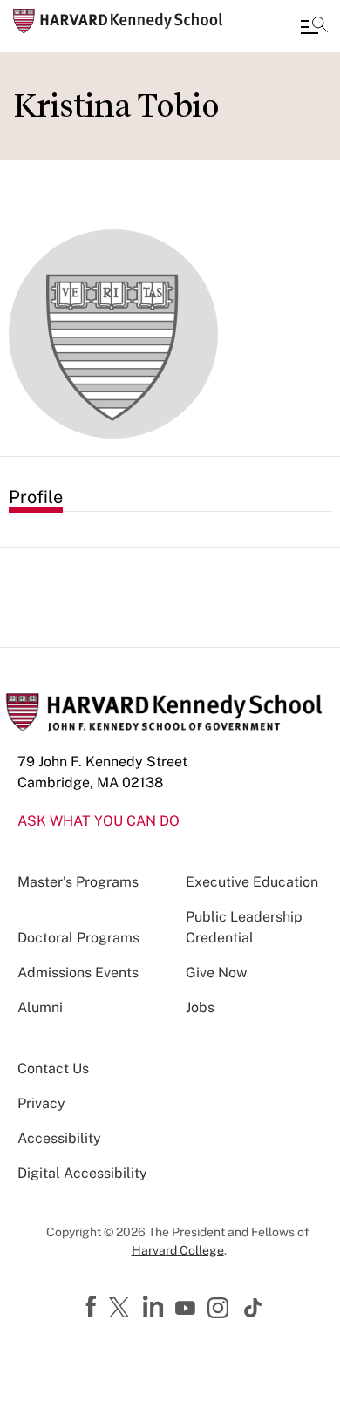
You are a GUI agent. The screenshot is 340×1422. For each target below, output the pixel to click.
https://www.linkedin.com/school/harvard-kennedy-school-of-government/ (155, 1306)
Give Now (216, 972)
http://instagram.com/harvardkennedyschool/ (220, 1309)
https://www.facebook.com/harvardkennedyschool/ (93, 1306)
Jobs (200, 1007)
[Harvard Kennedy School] (117, 20)
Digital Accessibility (82, 1173)
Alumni (40, 1007)
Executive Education (252, 882)
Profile (36, 496)
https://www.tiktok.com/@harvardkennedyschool (254, 1308)
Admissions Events (78, 972)
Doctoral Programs (78, 937)
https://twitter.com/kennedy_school (122, 1308)
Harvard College (178, 1250)
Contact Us (53, 1068)
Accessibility (59, 1138)
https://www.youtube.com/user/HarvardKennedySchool (187, 1308)
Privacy (41, 1103)
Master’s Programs (78, 882)
